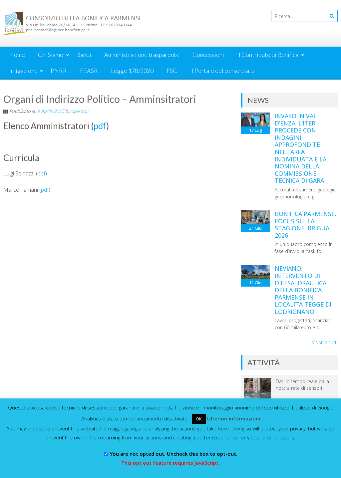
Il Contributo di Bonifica (267, 54)
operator (80, 111)
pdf (100, 125)
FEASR (89, 70)
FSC (172, 70)
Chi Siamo (50, 54)
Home (17, 54)
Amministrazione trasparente (141, 54)
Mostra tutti (324, 342)
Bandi (83, 54)
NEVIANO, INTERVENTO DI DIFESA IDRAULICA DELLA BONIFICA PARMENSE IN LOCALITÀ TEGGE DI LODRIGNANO (303, 290)
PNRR (59, 70)
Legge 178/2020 (132, 70)
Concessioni (208, 54)
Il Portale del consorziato (222, 70)
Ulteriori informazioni (233, 418)
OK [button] (199, 419)
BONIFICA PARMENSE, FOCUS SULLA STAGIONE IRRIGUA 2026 (305, 224)
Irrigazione (23, 70)
